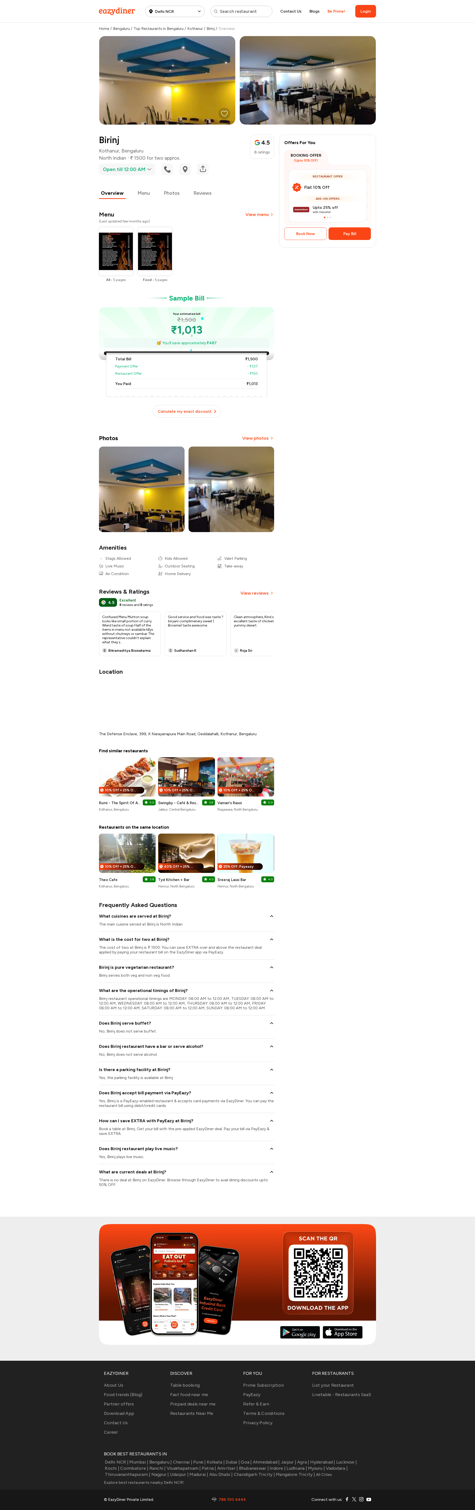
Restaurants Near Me (192, 1413)
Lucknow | (346, 1462)
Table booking (185, 1385)
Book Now (305, 233)
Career (111, 1432)
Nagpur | (160, 1474)
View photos (255, 438)
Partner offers (119, 1404)
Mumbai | (138, 1462)
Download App (119, 1413)
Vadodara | (337, 1468)
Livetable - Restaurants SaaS (341, 1394)
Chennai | (182, 1462)
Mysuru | (316, 1468)
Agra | (303, 1462)
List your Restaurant (333, 1385)
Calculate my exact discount (185, 411)
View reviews (254, 593)
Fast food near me (189, 1394)
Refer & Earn (256, 1404)
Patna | (209, 1468)
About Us (113, 1385)
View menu (257, 214)
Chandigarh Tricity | (254, 1474)
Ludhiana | (296, 1468)
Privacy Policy (257, 1422)
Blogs (314, 11)
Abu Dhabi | (221, 1474)
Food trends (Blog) (123, 1394)
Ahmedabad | (266, 1462)
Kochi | (112, 1468)
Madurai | (199, 1474)
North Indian (112, 158)
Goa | (246, 1462)
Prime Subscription (263, 1385)
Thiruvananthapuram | (127, 1474)
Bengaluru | (160, 1462)
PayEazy (251, 1394)
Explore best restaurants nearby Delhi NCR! (144, 1482)
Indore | (277, 1468)
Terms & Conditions (264, 1413)
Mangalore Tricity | (295, 1474)
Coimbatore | (134, 1468)
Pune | (199, 1462)
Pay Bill (349, 233)
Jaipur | (288, 1462)
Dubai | (233, 1462)
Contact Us (291, 11)
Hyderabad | (322, 1462)
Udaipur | (179, 1474)
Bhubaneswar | (254, 1468)
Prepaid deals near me (192, 1404)
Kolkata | (216, 1462)
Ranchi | (157, 1468)
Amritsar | (227, 1468)
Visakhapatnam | (184, 1468)
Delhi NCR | (116, 1462)
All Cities (323, 1474)
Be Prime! (336, 11)
